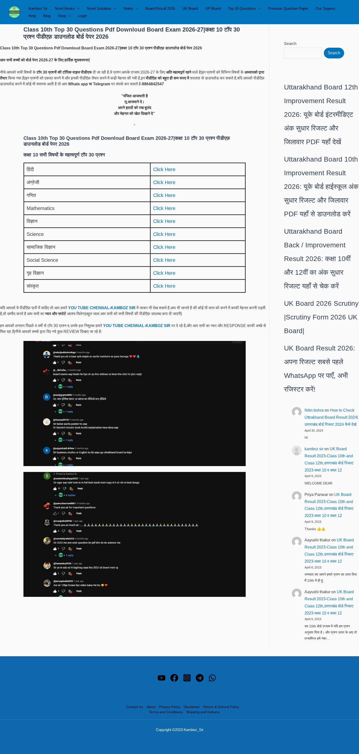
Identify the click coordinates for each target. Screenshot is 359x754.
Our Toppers (325, 8)
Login (82, 16)
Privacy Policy (169, 707)
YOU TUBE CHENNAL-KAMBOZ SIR (102, 308)
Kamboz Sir (38, 8)
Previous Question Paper (288, 8)
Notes (128, 8)
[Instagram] (187, 678)
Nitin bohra (314, 410)
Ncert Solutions (99, 8)
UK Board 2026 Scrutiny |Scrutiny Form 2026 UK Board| (321, 317)
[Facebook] (174, 678)
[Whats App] (212, 678)
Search (290, 44)
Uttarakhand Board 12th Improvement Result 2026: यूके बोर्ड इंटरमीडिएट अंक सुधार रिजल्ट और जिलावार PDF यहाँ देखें (321, 114)
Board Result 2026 (160, 8)
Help (32, 16)
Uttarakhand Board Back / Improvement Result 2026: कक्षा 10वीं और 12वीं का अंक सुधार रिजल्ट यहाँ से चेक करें (317, 259)
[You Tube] (162, 678)
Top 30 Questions (242, 8)
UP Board (213, 8)
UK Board (190, 8)
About (151, 707)
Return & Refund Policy (221, 707)
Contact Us (134, 707)
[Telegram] (200, 678)
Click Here (164, 169)
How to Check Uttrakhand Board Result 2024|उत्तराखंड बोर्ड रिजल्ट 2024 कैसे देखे (331, 417)
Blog (46, 16)
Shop (62, 16)
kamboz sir (314, 449)
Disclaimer (192, 707)
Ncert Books (65, 8)
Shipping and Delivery (203, 712)
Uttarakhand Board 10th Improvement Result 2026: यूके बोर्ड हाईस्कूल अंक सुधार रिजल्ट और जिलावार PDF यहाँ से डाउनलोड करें (321, 186)
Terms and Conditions (166, 712)
